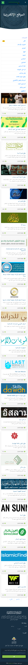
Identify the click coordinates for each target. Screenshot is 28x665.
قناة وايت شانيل (22, 587)
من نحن (12, 626)
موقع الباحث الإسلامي (20, 563)
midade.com (10, 663)
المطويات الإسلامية (21, 348)
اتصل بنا (19, 629)
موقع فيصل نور (22, 201)
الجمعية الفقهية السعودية (19, 491)
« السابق (18, 599)
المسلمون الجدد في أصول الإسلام (17, 129)
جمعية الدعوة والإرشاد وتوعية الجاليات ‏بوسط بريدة (14, 275)
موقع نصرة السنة (21, 153)
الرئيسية (26, 626)
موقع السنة (23, 515)
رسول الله (23, 225)
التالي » (10, 599)
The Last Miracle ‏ (20, 372)
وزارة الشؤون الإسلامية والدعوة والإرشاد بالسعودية (16, 250)
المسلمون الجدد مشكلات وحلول (17, 105)
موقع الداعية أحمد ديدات (19, 177)
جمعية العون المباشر (20, 539)
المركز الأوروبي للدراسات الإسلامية (17, 324)
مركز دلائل (23, 467)
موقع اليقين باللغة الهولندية (19, 443)
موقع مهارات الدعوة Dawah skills (16, 396)
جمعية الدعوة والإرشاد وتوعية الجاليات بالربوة (14, 300)
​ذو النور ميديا (22, 420)
